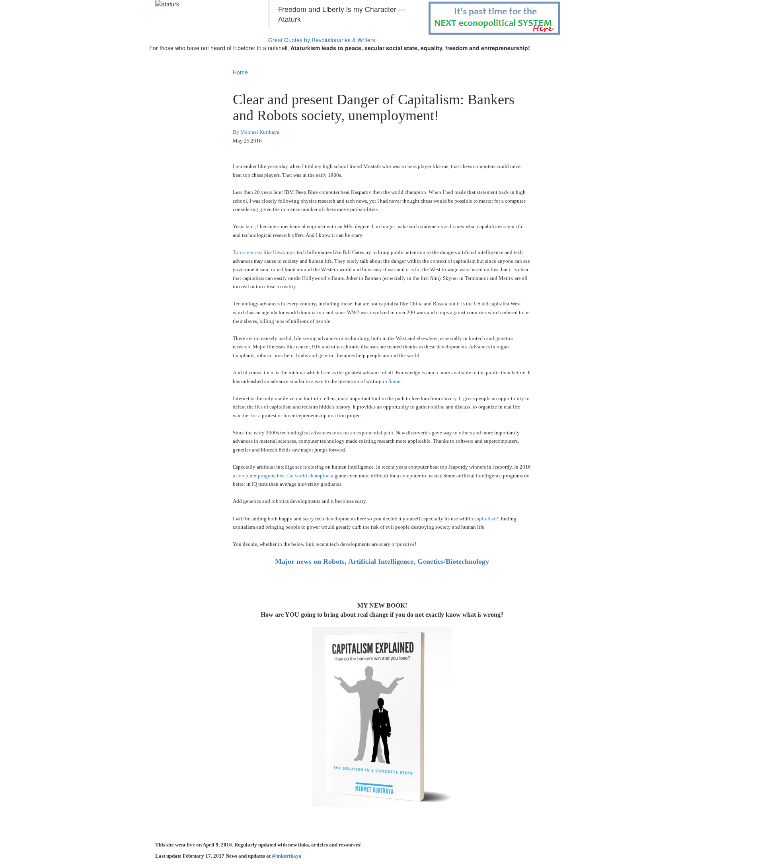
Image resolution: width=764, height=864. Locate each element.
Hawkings (283, 252)
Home (240, 72)
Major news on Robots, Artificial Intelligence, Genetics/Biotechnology (382, 561)
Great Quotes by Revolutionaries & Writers (321, 40)
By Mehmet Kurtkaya (256, 132)
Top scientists (247, 252)
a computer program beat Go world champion (282, 476)
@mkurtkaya (287, 856)
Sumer (394, 381)
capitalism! (486, 519)
